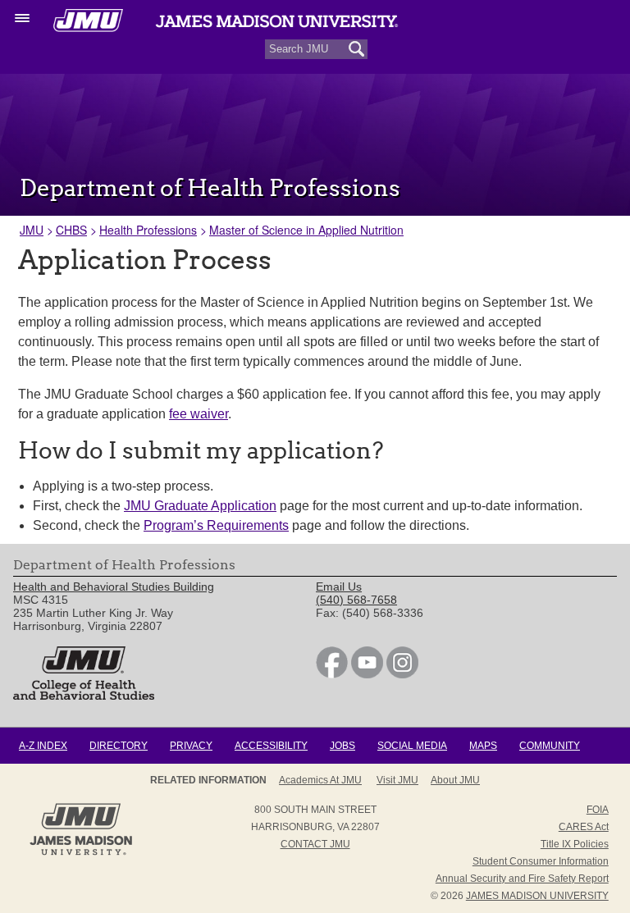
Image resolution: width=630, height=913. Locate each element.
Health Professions (148, 229)
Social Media (412, 745)
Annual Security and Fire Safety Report (522, 878)
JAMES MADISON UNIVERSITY (537, 896)
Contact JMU (315, 844)
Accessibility (271, 745)
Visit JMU (397, 780)
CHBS (71, 229)
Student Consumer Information (540, 861)
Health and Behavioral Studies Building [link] (113, 586)
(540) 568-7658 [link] (356, 599)
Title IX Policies (575, 844)
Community (549, 745)
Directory (118, 745)
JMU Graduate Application (200, 506)
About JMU (455, 780)
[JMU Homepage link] (80, 853)
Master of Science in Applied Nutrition (306, 229)
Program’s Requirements (216, 525)
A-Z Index (43, 745)
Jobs (342, 745)
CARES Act (584, 827)
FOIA (598, 809)
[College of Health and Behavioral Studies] (83, 695)
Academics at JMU (320, 780)
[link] (332, 674)
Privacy (191, 745)
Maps (483, 745)
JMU (31, 229)
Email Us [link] (339, 586)
